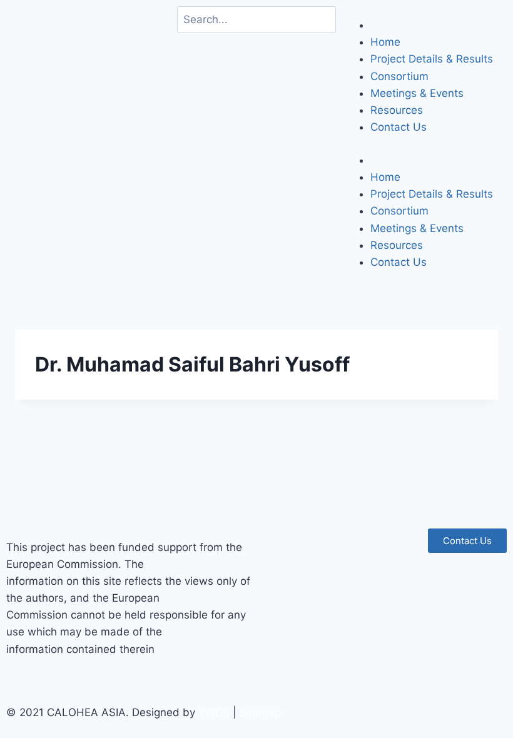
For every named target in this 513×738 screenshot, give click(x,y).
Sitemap (260, 712)
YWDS (214, 712)
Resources (396, 110)
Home (385, 42)
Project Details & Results (431, 59)
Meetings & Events (417, 93)
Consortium (399, 76)
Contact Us (398, 127)
